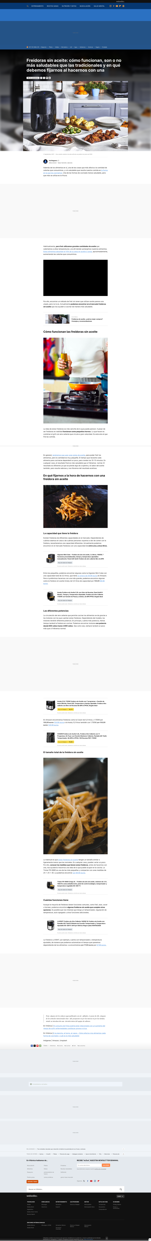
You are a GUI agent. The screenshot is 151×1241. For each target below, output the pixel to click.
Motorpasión (87, 1204)
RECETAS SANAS (52, 6)
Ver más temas (32, 1181)
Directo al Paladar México (75, 1225)
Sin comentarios (33, 78)
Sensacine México (61, 1225)
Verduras (90, 47)
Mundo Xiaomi (31, 1214)
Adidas (57, 47)
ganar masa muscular (67, 1177)
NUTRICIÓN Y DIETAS (69, 6)
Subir (119, 1196)
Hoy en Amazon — (65, 709)
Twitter (44, 78)
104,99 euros (59, 722)
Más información (88, 1239)
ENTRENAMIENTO (37, 6)
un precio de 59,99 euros (87, 576)
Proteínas (63, 1165)
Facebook (114, 6)
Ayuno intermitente (91, 1154)
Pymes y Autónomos (116, 1207)
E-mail (50, 78)
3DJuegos (44, 1204)
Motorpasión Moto (89, 1207)
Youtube (117, 6)
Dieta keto (107, 1154)
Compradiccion (103, 1209)
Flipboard (120, 6)
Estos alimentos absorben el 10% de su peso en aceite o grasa (67, 252)
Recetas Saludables (66, 1169)
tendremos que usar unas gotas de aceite (69, 455)
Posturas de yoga (65, 1154)
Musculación (30, 1165)
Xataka (29, 1204)
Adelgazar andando (77, 1154)
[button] (54, 160)
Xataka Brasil (30, 1227)
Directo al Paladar (75, 1204)
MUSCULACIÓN (85, 6)
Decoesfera (102, 1207)
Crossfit (48, 1154)
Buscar (120, 1189)
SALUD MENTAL (99, 6)
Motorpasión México (87, 1225)
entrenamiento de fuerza (49, 1173)
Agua (75, 47)
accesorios (82, 1045)
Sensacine (58, 1204)
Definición (63, 1172)
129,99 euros (53, 725)
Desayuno (30, 1172)
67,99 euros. (102, 945)
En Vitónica (75, 317)
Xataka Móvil (30, 1207)
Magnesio (43, 47)
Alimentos (53, 1045)
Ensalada (104, 47)
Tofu (100, 1154)
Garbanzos (83, 47)
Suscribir (106, 1165)
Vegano (98, 47)
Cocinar (68, 1045)
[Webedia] (120, 1)
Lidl (71, 47)
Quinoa (41, 1154)
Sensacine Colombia (58, 1228)
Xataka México (31, 1225)
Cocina (61, 1045)
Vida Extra (44, 1207)
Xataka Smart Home (32, 1211)
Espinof (58, 1207)
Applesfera (30, 1209)
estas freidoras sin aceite (68, 860)
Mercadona (64, 47)
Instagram (110, 6)
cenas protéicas (48, 1177)
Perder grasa (31, 1177)
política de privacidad (100, 1169)
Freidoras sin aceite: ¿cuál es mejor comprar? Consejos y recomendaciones (87, 320)
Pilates (51, 47)
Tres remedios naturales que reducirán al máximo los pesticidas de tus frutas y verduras (61, 1149)
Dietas (45, 1169)
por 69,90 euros (79, 873)
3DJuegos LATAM (46, 1225)
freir (74, 1045)
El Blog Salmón (117, 1204)
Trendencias (102, 1204)
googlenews (123, 6)
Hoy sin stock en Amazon (65, 562)
